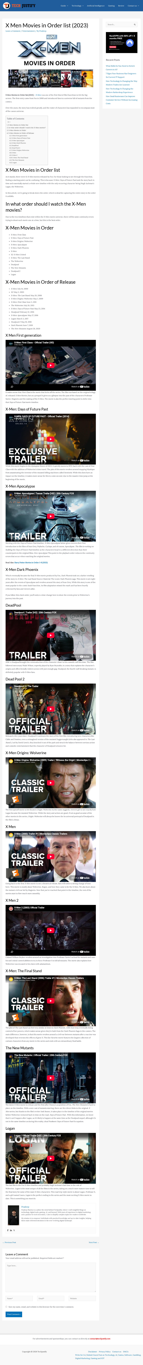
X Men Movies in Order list (18, 125)
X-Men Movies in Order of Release (21, 133)
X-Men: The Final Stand (20, 158)
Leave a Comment (13, 31)
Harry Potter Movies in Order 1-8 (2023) (31, 562)
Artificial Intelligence (96, 6)
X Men (14, 153)
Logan (14, 163)
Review (121, 6)
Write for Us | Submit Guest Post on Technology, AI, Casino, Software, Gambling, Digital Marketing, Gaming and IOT (108, 1356)
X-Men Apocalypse (18, 141)
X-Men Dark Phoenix (19, 143)
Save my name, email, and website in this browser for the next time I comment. (41, 1307)
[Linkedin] (11, 1230)
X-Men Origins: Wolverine (20, 150)
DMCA (125, 1351)
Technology (76, 6)
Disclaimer (92, 1351)
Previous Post (9, 1242)
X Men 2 (14, 155)
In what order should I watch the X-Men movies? (27, 128)
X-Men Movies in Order (17, 130)
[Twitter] (14, 1230)
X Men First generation (19, 136)
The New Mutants (18, 160)
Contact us (132, 6)
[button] (67, 6)
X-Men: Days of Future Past (21, 138)
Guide (63, 6)
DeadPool (15, 145)
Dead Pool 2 (16, 148)
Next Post (94, 1242)
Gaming (111, 6)
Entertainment (28, 31)
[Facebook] (8, 1230)
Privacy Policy (104, 1351)
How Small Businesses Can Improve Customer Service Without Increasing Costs (121, 100)
